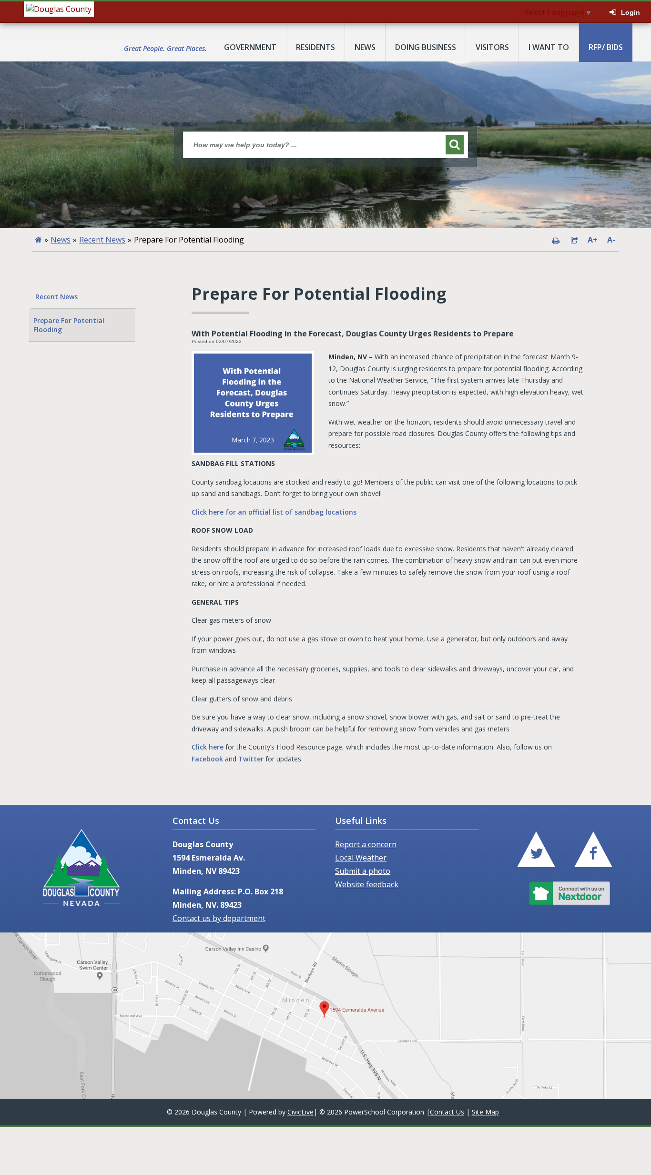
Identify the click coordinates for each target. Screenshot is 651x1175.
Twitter (251, 758)
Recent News (102, 239)
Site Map (485, 1111)
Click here (208, 746)
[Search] (455, 144)
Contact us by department (219, 918)
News (61, 239)
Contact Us (447, 1111)
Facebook (207, 758)
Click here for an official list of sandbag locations (274, 512)
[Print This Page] (556, 239)
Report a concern (366, 844)
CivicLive (300, 1111)
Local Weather (361, 857)
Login (630, 12)
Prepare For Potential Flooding (68, 325)
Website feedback (366, 884)
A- (611, 239)
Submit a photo (362, 871)
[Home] (38, 239)
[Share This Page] (574, 239)
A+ (593, 239)
